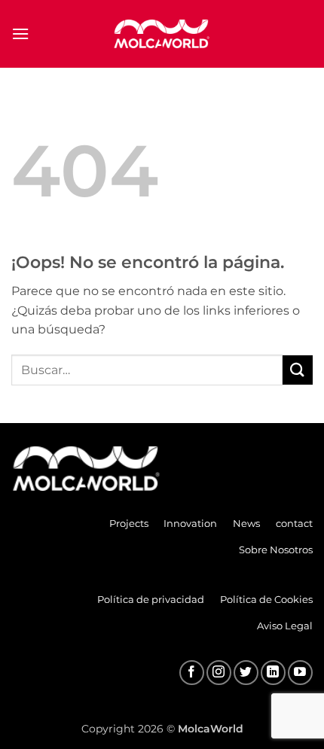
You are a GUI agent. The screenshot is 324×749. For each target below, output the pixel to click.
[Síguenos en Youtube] (300, 672)
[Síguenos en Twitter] (246, 672)
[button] (20, 33)
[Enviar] (298, 370)
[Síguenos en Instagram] (218, 672)
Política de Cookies (266, 599)
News (246, 523)
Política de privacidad (150, 599)
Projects (128, 523)
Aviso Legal (285, 626)
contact (294, 523)
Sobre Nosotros (276, 549)
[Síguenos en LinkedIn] (273, 672)
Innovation (190, 523)
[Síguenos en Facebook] (191, 672)
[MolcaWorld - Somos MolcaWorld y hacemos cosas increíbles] (162, 34)
